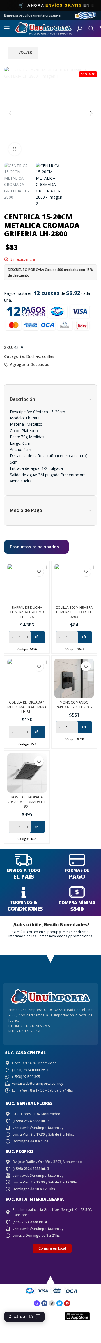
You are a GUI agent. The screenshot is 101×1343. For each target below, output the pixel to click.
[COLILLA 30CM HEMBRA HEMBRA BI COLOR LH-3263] (74, 583)
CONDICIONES (24, 908)
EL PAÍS (23, 876)
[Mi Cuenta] (80, 28)
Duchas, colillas (40, 356)
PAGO (77, 876)
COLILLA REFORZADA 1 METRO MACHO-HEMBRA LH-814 (27, 707)
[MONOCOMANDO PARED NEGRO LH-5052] (74, 678)
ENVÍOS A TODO (23, 870)
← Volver (23, 52)
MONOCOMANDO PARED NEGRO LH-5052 (74, 704)
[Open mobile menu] (7, 28)
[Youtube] (67, 1303)
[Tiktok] (52, 1303)
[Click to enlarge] (14, 149)
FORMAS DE (77, 870)
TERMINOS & (23, 902)
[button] (9, 113)
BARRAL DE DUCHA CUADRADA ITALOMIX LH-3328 (27, 612)
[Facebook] (44, 1303)
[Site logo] (43, 28)
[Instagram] (37, 1303)
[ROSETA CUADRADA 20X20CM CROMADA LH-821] (27, 773)
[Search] (91, 28)
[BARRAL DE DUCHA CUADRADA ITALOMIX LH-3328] (27, 583)
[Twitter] (59, 1303)
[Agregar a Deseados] (39, 571)
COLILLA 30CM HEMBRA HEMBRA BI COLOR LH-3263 (74, 612)
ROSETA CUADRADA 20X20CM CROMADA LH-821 (27, 802)
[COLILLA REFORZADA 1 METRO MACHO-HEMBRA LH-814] (27, 678)
